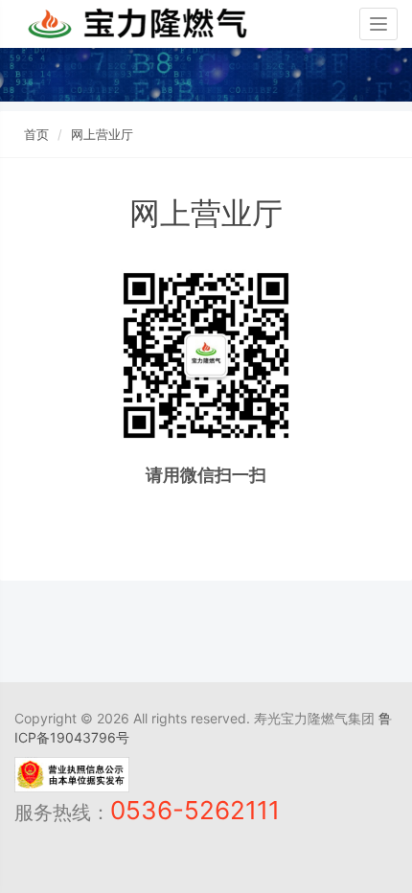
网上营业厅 (102, 134)
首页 (36, 134)
